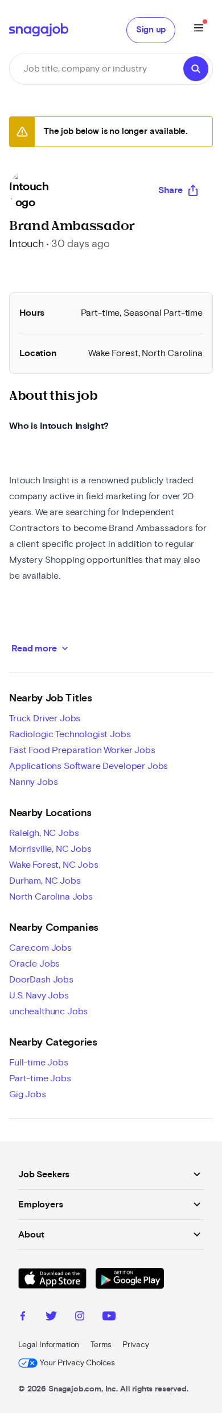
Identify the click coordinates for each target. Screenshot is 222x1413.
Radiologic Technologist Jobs (70, 734)
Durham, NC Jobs (45, 880)
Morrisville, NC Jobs (50, 849)
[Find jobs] (195, 68)
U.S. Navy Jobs (39, 995)
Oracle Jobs (34, 963)
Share (170, 190)
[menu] (198, 30)
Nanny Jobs (33, 782)
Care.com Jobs (40, 947)
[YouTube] (109, 1317)
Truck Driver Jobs (44, 718)
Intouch (26, 244)
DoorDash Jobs (41, 979)
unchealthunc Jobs (48, 1011)
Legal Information (48, 1345)
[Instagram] (79, 1317)
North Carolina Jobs (51, 896)
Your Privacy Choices (77, 1363)
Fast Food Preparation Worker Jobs (82, 750)
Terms (101, 1345)
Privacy (135, 1345)
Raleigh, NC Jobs (44, 833)
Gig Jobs (27, 1094)
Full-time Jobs (38, 1062)
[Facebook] (22, 1317)
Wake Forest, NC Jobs (53, 864)
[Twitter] (51, 1317)
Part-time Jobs (40, 1078)
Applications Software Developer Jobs (88, 766)
